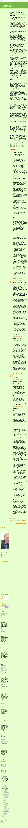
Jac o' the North (4, 686)
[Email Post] (22, 145)
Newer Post (12, 520)
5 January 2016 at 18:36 (17, 233)
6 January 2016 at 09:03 (17, 336)
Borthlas (6, 5)
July (4, 781)
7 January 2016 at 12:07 (17, 379)
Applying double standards (6, 796)
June (4, 782)
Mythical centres (6, 794)
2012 (3, 819)
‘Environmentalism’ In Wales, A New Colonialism (4, 688)
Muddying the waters (5, 801)
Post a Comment (13, 518)
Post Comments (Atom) (21, 523)
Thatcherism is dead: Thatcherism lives (4, 741)
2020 (3, 770)
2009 (3, 822)
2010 (3, 821)
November (5, 777)
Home (18, 520)
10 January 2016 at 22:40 (17, 425)
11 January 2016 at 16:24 (17, 515)
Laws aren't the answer (6, 793)
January (4, 788)
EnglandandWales (16, 146)
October (4, 778)
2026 (3, 763)
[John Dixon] (5, 590)
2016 (3, 775)
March (4, 786)
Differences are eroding (18, 14)
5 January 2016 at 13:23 (17, 215)
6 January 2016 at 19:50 (17, 371)
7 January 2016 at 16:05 (17, 406)
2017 (3, 773)
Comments (5, 598)
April (4, 785)
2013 (3, 817)
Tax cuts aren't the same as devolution (6, 790)
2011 (3, 820)
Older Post (24, 520)
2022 (3, 767)
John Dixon (16, 280)
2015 (3, 815)
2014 (3, 816)
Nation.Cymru (4, 613)
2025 (3, 764)
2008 (3, 823)
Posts (4, 596)
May (4, 784)
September (5, 779)
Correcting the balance (5, 799)
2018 (3, 772)
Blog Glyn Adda (4, 721)
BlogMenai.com (4, 703)
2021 (3, 769)
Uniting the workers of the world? (5, 803)
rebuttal (25, 24)
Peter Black (3, 647)
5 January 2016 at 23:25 (17, 278)
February (5, 787)
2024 (3, 765)
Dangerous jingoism (5, 814)
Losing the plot (5, 797)
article (22, 17)
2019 (3, 771)
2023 (3, 766)
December (5, 776)
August (4, 780)
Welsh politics (21, 146)
